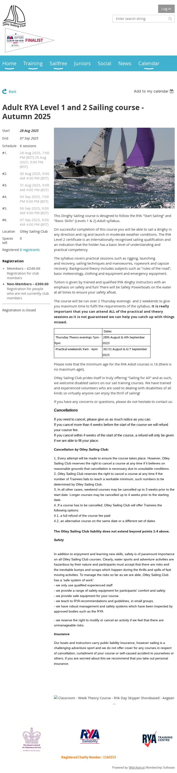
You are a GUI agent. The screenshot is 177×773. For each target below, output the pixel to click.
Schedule (9, 146)
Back (12, 91)
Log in (166, 8)
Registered (10, 249)
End (5, 138)
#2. (4, 173)
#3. (4, 185)
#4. (4, 197)
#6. (4, 220)
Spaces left (7, 240)
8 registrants (30, 249)
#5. (4, 208)
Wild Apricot (137, 767)
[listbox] (154, 91)
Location (8, 231)
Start (6, 130)
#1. (4, 153)
